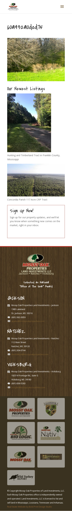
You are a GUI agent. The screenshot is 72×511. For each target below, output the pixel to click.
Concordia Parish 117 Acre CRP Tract (27, 199)
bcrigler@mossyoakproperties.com (28, 387)
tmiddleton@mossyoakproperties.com (29, 354)
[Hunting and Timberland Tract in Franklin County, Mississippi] (29, 151)
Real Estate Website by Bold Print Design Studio (29, 506)
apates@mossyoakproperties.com (27, 321)
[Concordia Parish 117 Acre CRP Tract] (36, 195)
